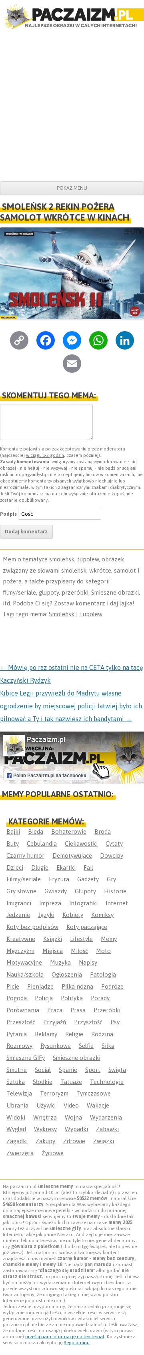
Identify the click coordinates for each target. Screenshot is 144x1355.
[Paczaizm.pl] (72, 16)
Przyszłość (88, 1022)
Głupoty (85, 891)
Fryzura (59, 879)
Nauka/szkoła (25, 974)
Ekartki (66, 867)
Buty (12, 843)
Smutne (16, 1069)
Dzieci (14, 867)
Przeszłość (20, 1022)
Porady (100, 998)
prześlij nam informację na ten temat (64, 1336)
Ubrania (17, 1105)
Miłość (79, 950)
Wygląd (16, 1129)
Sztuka (15, 1081)
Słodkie (42, 1081)
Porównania (22, 1010)
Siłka (108, 1045)
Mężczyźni (20, 950)
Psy (115, 1022)
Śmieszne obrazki (76, 1057)
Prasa (78, 1010)
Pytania (16, 1034)
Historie (115, 891)
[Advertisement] (72, 105)
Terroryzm (54, 1093)
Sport (92, 1069)
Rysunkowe (55, 1045)
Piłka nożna (77, 986)
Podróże (112, 986)
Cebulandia (42, 843)
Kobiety (72, 914)
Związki (103, 1141)
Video (71, 1105)
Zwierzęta (20, 1153)
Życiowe (53, 1153)
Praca (54, 1010)
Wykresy (45, 1129)
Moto (103, 950)
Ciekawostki (81, 843)
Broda (102, 831)
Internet (117, 903)
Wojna (73, 1117)
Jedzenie (18, 914)
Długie (39, 867)
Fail (88, 867)
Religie (74, 1034)
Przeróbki (107, 1010)
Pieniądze (40, 986)
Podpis (8, 514)
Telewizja (19, 1093)
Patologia (103, 974)
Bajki (13, 831)
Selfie (86, 1045)
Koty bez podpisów (32, 926)
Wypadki (76, 1129)
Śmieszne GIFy (25, 1057)
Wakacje (98, 1105)
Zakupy (45, 1141)
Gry (111, 879)
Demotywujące (72, 855)
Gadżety (88, 879)
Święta (117, 1069)
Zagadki (17, 1141)
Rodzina (102, 1034)
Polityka (72, 998)
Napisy (88, 962)
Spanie (68, 1069)
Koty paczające (86, 926)
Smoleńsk (61, 614)
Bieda (35, 831)
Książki (52, 938)
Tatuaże (71, 1081)
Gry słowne (21, 891)
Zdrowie (74, 1141)
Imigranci (18, 903)
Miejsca (52, 950)
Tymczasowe (93, 1093)
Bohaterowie (68, 831)
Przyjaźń (54, 1022)
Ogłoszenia (67, 974)
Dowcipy (111, 855)
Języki (46, 914)
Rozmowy (19, 1045)
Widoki (15, 1117)
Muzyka (60, 962)
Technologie (107, 1081)
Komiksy (102, 914)
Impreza (50, 903)
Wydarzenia (106, 1117)
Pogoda (16, 998)
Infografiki (83, 903)
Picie (12, 986)
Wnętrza (45, 1117)
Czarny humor (25, 855)
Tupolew (90, 614)
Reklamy (46, 1034)
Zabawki (107, 1129)
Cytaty (114, 843)
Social (43, 1069)
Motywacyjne (24, 962)
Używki (46, 1105)
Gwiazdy (55, 891)
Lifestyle (81, 938)
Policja (44, 998)
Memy (109, 938)
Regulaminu (77, 1342)
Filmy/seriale (23, 879)
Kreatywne (20, 938)
